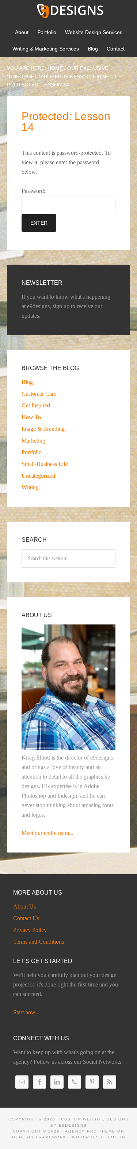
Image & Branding (43, 429)
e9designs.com (68, 11)
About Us (24, 906)
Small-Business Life (45, 464)
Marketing (33, 440)
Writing (30, 487)
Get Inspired (36, 405)
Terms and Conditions (38, 942)
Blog (27, 382)
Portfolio (32, 452)
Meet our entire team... (47, 833)
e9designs (73, 1125)
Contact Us (26, 918)
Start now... (26, 1012)
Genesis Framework (39, 1137)
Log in (116, 1137)
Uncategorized (38, 476)
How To (31, 417)
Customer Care (39, 394)
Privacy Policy (30, 930)
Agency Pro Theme (90, 1131)
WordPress (87, 1137)
